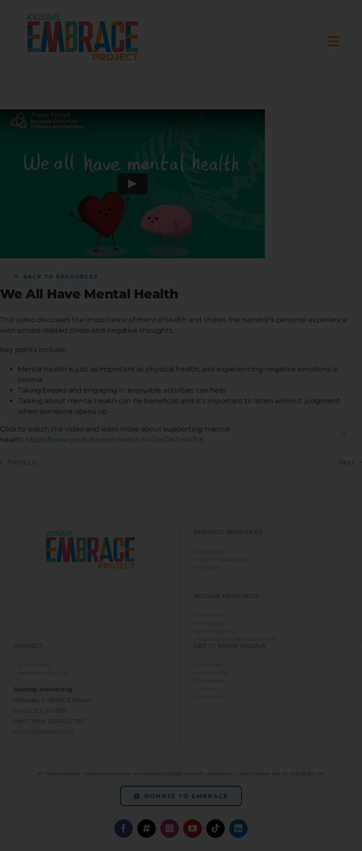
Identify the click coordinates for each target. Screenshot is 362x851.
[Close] (344, 434)
